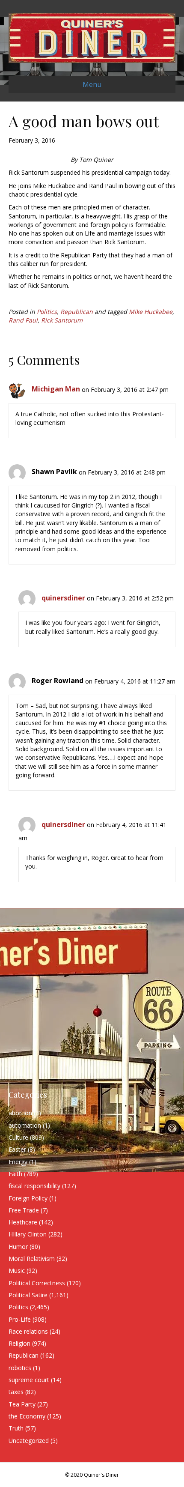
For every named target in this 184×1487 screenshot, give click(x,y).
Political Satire (28, 1295)
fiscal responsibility (34, 1186)
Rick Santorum (62, 320)
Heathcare (23, 1222)
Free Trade (24, 1210)
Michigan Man (56, 389)
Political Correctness (37, 1283)
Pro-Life (20, 1319)
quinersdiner (63, 598)
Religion (19, 1343)
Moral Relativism (32, 1258)
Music (17, 1270)
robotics (20, 1368)
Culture (18, 1137)
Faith (15, 1174)
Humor (18, 1246)
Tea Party (22, 1404)
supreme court (29, 1380)
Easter (17, 1149)
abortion (20, 1113)
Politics (47, 312)
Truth (16, 1428)
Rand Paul (23, 320)
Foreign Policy (28, 1198)
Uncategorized (29, 1440)
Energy (18, 1162)
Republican (76, 312)
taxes (16, 1392)
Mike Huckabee (150, 312)
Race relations (28, 1331)
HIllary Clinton (28, 1234)
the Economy (27, 1416)
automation (25, 1125)
